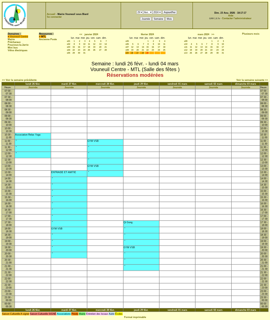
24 (84, 50)
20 (100, 47)
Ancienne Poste (48, 39)
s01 (68, 41)
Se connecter (54, 16)
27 (100, 50)
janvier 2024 (91, 34)
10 (84, 44)
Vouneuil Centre (19, 36)
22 (74, 50)
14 (106, 44)
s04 (68, 50)
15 (74, 47)
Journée (32, 87)
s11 (185, 47)
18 (89, 47)
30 (79, 53)
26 (94, 50)
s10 (185, 44)
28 (106, 50)
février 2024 (147, 34)
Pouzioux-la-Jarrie (18, 44)
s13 (185, 53)
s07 (127, 47)
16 (79, 47)
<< (80, 34)
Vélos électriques (17, 50)
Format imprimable (135, 317)
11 (89, 44)
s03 (68, 47)
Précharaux (14, 42)
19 (94, 47)
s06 (127, 44)
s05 (68, 53)
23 (79, 50)
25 (89, 50)
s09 (127, 53)
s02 (68, 44)
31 (84, 53)
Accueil (51, 14)
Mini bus (13, 47)
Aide (230, 15)
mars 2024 (203, 34)
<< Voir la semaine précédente (19, 80)
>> (212, 34)
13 (100, 44)
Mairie (11, 39)
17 (84, 47)
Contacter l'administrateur (236, 18)
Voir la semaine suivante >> (252, 80)
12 (94, 44)
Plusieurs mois (250, 33)
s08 (127, 50)
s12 (185, 50)
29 (74, 53)
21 (106, 47)
